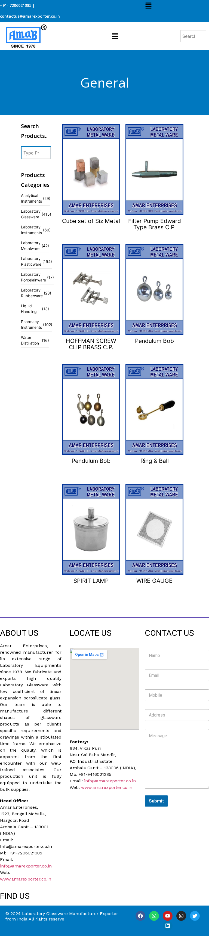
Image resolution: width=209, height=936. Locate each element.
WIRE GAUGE (154, 581)
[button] (148, 6)
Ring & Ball (154, 461)
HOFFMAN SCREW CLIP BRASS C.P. (91, 344)
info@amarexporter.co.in (26, 866)
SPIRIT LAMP (91, 581)
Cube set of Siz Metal (91, 221)
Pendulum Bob (154, 341)
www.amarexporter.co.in (25, 879)
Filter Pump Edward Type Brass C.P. (154, 224)
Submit (156, 801)
